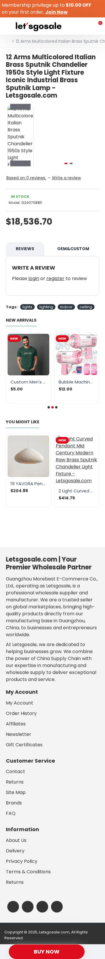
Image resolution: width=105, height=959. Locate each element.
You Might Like (22, 422)
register (55, 278)
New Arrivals (21, 320)
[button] (44, 135)
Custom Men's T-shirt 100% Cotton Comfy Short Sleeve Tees (28, 382)
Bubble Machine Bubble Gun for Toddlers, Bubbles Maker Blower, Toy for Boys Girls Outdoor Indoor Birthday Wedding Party (76, 382)
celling (86, 307)
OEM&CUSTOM (73, 249)
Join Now (56, 12)
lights (27, 307)
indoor (66, 307)
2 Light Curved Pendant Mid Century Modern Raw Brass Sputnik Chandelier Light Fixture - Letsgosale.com (76, 491)
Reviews (25, 249)
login (33, 278)
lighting (46, 307)
